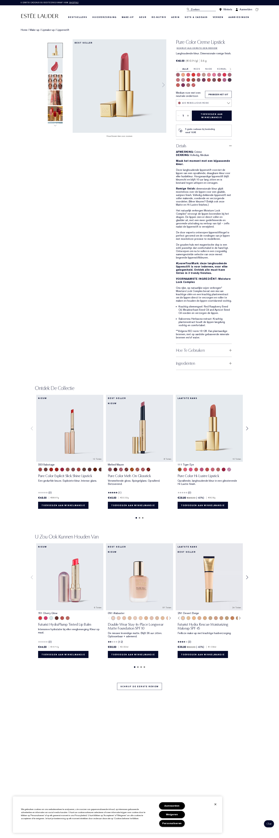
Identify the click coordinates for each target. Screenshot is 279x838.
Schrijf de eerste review (139, 686)
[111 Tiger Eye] (180, 469)
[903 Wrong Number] (68, 469)
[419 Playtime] (57, 469)
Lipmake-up (48, 30)
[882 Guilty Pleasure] (193, 85)
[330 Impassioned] (193, 75)
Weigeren (172, 814)
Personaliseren (172, 823)
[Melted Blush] (137, 469)
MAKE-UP (128, 17)
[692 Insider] (199, 80)
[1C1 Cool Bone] (135, 618)
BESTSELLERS (77, 17)
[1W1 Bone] (146, 618)
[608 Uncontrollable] (188, 80)
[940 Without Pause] (79, 469)
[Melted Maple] (126, 469)
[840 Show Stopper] (183, 75)
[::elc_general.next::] (169, 618)
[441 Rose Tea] (230, 75)
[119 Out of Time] (73, 469)
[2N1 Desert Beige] (183, 618)
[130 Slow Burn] (218, 469)
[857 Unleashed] (188, 75)
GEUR (142, 17)
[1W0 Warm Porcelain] (130, 618)
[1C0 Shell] (119, 618)
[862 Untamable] (188, 85)
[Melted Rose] (143, 469)
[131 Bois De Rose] (178, 80)
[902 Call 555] (84, 469)
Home (24, 30)
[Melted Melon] (121, 469)
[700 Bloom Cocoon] (62, 618)
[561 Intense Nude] (183, 80)
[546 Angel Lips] (196, 469)
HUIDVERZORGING (104, 17)
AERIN (175, 17)
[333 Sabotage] (40, 469)
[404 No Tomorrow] (46, 469)
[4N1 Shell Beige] (221, 618)
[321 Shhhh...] (90, 469)
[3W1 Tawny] (205, 618)
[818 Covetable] (193, 80)
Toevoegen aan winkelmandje (212, 116)
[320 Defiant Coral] (199, 75)
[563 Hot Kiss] (224, 469)
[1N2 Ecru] (157, 618)
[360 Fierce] (178, 85)
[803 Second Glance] (100, 469)
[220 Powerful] (214, 75)
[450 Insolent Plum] (224, 80)
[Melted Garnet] (148, 469)
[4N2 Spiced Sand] (227, 618)
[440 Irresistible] (204, 80)
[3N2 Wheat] (216, 618)
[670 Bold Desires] (214, 80)
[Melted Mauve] (110, 469)
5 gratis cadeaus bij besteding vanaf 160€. (49, 2)
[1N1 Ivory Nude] (141, 618)
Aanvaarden (171, 805)
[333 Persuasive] (209, 80)
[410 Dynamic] (219, 75)
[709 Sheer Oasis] (51, 618)
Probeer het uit (218, 94)
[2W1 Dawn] (194, 618)
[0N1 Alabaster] (113, 618)
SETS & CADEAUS (196, 17)
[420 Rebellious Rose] (178, 75)
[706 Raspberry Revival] (46, 618)
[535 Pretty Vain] (224, 75)
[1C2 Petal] (152, 618)
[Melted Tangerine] (132, 469)
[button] (269, 824)
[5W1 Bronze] (232, 618)
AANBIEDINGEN (238, 17)
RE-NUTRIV (159, 17)
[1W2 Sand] (162, 618)
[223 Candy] (202, 469)
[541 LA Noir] (219, 80)
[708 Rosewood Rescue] (68, 618)
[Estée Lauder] (40, 15)
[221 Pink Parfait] (229, 469)
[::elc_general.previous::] (109, 618)
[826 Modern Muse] (204, 75)
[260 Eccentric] (209, 75)
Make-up (35, 30)
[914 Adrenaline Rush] (51, 469)
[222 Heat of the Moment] (95, 469)
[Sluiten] (215, 804)
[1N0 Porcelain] (124, 618)
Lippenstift (63, 30)
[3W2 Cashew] (210, 618)
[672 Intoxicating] (183, 85)
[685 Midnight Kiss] (230, 80)
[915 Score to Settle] (62, 469)
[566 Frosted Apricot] (185, 469)
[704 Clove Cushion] (57, 618)
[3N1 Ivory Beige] (199, 618)
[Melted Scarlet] (115, 469)
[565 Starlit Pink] (191, 469)
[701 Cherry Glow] (40, 618)
